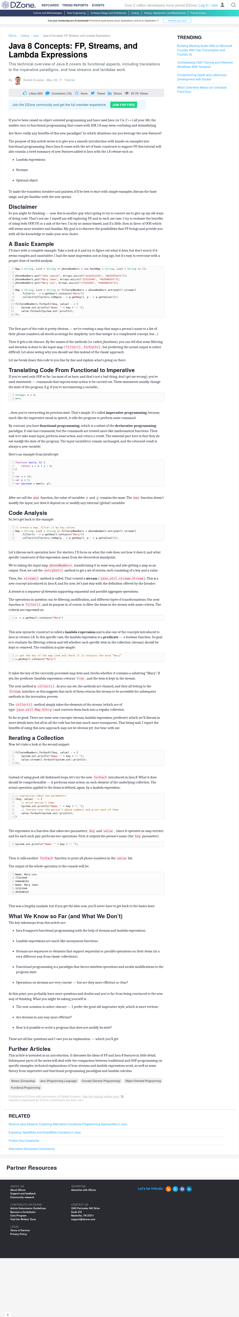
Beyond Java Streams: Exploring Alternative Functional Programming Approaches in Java (68, 1124)
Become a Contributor (23, 1212)
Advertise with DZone (83, 1190)
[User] (222, 5)
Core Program (18, 1215)
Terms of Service (20, 1230)
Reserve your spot (177, 20)
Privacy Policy (18, 1234)
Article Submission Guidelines (28, 1208)
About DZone (17, 1190)
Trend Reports (75, 5)
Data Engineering (76, 13)
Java (36, 35)
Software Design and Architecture (108, 13)
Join (214, 4)
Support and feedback (23, 1193)
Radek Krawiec (33, 80)
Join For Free (123, 105)
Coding (135, 13)
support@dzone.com (83, 1219)
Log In (203, 4)
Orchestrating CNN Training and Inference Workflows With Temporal (205, 64)
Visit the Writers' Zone (23, 1219)
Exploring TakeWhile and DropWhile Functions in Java (45, 1132)
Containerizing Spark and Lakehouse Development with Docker (201, 77)
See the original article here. (101, 1096)
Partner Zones (198, 13)
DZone (13, 35)
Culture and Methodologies (47, 13)
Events (98, 5)
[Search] (233, 5)
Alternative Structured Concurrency (32, 1149)
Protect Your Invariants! (24, 1141)
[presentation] (89, 292)
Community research (22, 1197)
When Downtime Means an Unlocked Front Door (201, 89)
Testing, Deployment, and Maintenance (164, 13)
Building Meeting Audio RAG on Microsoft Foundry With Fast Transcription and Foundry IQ (204, 50)
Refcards (50, 5)
